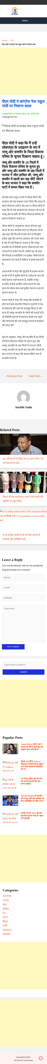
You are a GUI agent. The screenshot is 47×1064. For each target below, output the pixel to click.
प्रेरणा (5, 917)
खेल (5, 904)
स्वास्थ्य (6, 934)
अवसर (6, 900)
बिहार (5, 921)
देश (12, 40)
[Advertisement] (23, 71)
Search (23, 672)
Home (4, 40)
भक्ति (5, 925)
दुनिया (6, 908)
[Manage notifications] (41, 1058)
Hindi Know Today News (23, 1060)
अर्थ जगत (7, 896)
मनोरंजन (7, 930)
